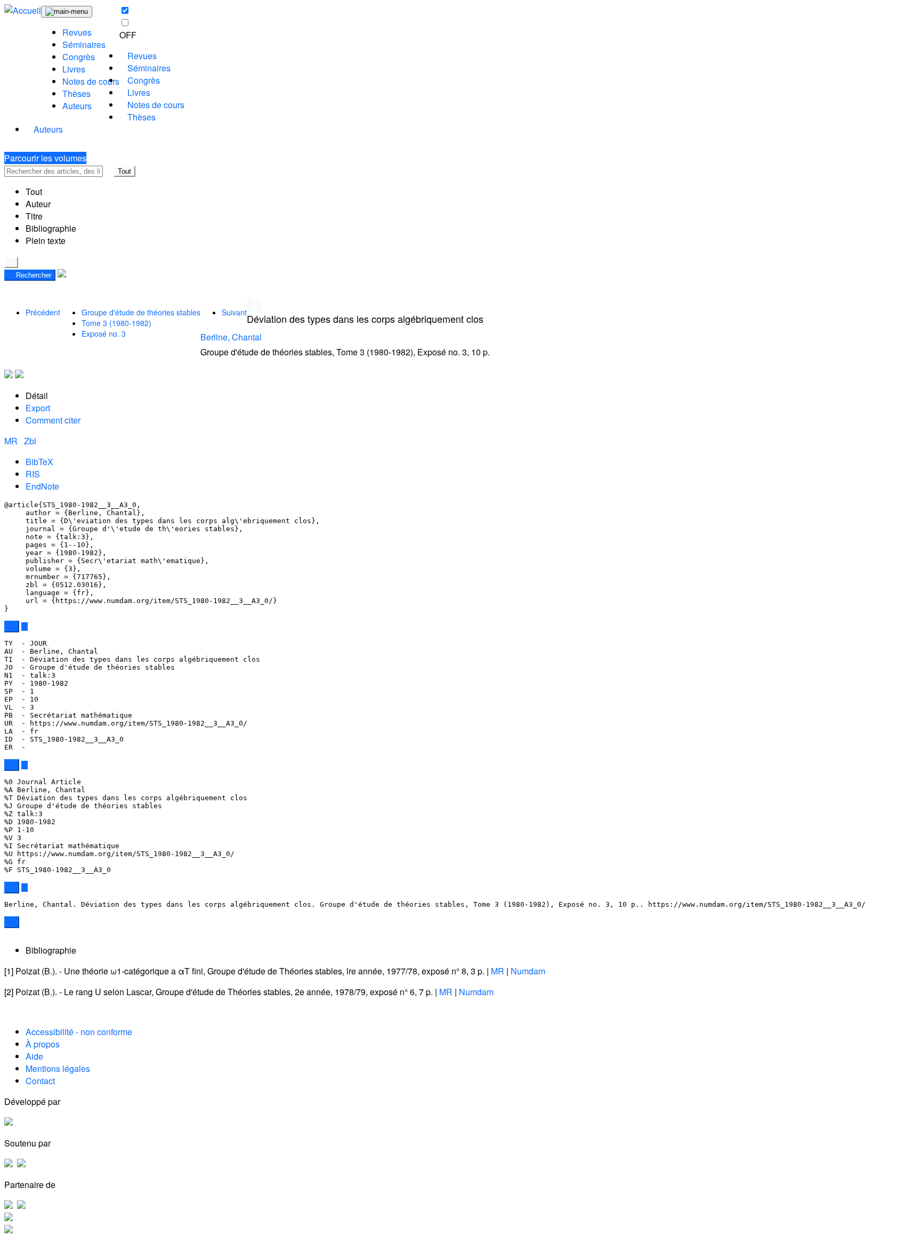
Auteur (38, 204)
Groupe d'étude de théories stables (141, 312)
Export (38, 408)
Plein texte (46, 240)
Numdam (528, 971)
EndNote (42, 486)
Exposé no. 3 (104, 333)
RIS (33, 474)
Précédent (43, 312)
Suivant (234, 312)
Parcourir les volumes (45, 158)
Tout (124, 171)
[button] (108, 171)
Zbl (30, 441)
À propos (43, 1044)
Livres (73, 69)
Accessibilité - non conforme (79, 1032)
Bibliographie (51, 228)
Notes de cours (90, 81)
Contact (40, 1081)
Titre (34, 216)
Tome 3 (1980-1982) (116, 323)
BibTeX (39, 462)
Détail (37, 395)
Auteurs (77, 106)
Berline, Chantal (231, 337)
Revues (77, 32)
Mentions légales (58, 1068)
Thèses (76, 93)
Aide (34, 1056)
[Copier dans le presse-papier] (11, 626)
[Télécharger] (24, 626)
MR (12, 441)
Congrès (78, 57)
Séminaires (84, 44)
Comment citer (53, 420)
